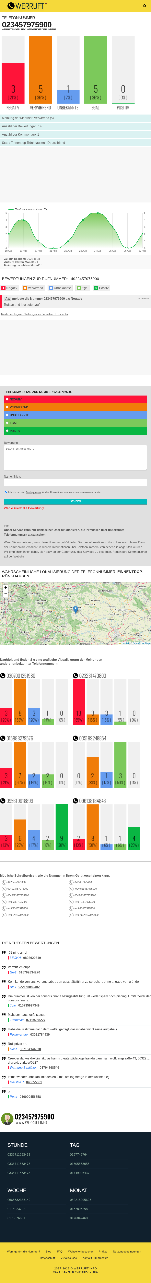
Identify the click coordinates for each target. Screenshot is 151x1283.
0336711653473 (18, 1154)
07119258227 (35, 1020)
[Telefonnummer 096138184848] (107, 849)
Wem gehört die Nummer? (23, 1251)
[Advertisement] (75, 174)
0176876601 (16, 1218)
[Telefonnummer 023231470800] (107, 724)
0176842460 (79, 1218)
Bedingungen (33, 492)
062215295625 (80, 1200)
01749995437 (79, 1173)
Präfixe (103, 1251)
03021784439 (40, 1034)
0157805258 (79, 1209)
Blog (48, 1251)
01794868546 (49, 1067)
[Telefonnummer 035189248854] (107, 786)
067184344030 (30, 1049)
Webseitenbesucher (80, 1251)
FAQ (60, 1251)
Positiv (15, 431)
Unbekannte (19, 415)
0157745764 (79, 1154)
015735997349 (29, 1005)
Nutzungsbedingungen (127, 1251)
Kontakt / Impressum (95, 1257)
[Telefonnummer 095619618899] (34, 849)
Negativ (15, 399)
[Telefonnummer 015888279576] (34, 786)
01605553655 (79, 1164)
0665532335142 (18, 1200)
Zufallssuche (69, 1257)
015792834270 (29, 972)
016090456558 (30, 1096)
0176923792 (16, 1209)
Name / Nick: (12, 476)
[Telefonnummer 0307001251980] (34, 724)
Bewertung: (11, 442)
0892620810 (32, 957)
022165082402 (29, 987)
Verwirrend (19, 407)
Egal (13, 423)
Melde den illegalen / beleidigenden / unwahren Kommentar (34, 314)
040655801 (34, 1082)
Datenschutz (47, 1257)
